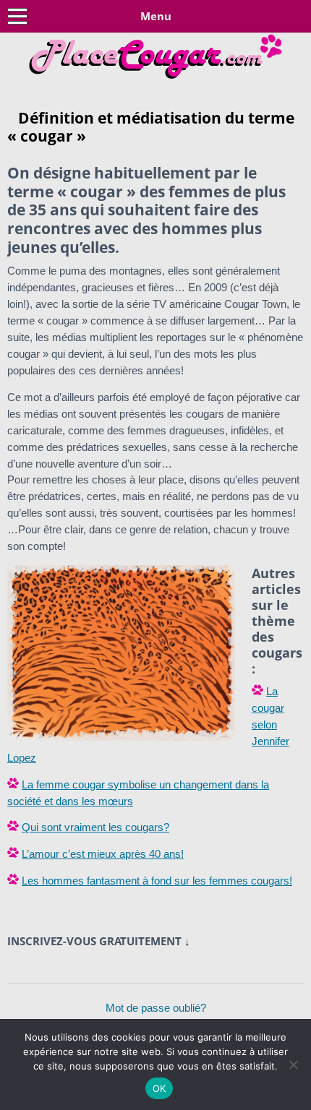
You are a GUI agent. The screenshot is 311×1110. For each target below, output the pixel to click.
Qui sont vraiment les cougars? (95, 827)
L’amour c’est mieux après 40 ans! (103, 854)
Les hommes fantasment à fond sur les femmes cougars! (157, 880)
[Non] (293, 1064)
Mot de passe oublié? (156, 1008)
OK (159, 1088)
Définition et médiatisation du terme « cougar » (150, 127)
